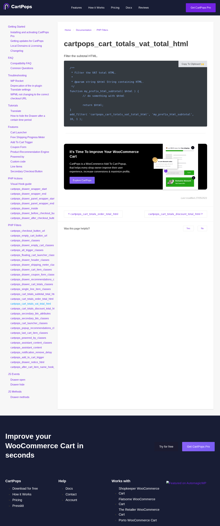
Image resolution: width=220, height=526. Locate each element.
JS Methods (15, 391)
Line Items (16, 166)
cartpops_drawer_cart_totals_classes (31, 284)
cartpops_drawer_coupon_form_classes (32, 274)
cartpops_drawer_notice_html (27, 361)
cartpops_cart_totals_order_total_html (31, 298)
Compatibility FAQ (20, 63)
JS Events (14, 374)
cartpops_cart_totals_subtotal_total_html (32, 293)
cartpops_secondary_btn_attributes (30, 313)
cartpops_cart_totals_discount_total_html (32, 308)
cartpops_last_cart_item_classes (29, 332)
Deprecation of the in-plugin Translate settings (26, 87)
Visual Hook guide (21, 183)
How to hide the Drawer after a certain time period (27, 117)
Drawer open (17, 379)
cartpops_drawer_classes (25, 240)
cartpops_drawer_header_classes (29, 259)
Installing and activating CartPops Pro (29, 34)
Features (76, 7)
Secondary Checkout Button (26, 171)
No (202, 228)
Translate (15, 110)
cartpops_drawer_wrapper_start (28, 188)
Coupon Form (18, 146)
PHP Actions (15, 178)
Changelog (16, 50)
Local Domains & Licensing (26, 45)
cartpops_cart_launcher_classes (29, 323)
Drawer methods (19, 397)
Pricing (115, 7)
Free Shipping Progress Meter (27, 137)
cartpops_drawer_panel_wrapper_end (32, 203)
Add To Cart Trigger (21, 142)
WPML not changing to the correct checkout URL (29, 96)
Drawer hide (17, 384)
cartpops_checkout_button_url (27, 230)
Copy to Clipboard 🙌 (193, 64)
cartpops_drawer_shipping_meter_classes (32, 264)
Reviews (144, 7)
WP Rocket (16, 80)
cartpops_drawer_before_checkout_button (32, 213)
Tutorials (13, 105)
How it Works (96, 7)
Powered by (17, 156)
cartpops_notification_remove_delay (31, 352)
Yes (188, 228)
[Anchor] (79, 156)
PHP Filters (14, 225)
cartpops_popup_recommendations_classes (32, 328)
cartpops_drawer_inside (24, 208)
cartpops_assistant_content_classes (31, 342)
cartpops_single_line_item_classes (30, 289)
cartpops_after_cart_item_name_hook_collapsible (32, 366)
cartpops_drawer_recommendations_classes (32, 279)
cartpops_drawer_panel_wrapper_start (32, 198)
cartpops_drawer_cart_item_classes (31, 269)
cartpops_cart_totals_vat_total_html (30, 303)
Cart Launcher (18, 132)
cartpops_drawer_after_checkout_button (32, 218)
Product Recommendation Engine (29, 151)
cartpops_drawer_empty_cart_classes (32, 245)
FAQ (10, 57)
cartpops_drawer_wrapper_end (28, 193)
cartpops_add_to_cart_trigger (27, 357)
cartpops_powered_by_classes (28, 337)
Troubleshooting (17, 75)
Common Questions (21, 68)
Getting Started (16, 26)
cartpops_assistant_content (26, 347)
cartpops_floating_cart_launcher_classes (32, 254)
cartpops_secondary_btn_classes (29, 318)
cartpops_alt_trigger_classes (26, 250)
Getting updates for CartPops (26, 40)
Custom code (18, 161)
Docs (129, 7)
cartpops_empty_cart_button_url (28, 235)
